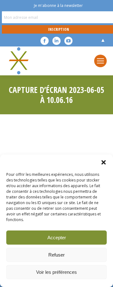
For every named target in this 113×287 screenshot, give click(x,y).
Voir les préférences (56, 272)
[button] (103, 162)
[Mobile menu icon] (100, 61)
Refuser (56, 254)
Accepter (56, 237)
